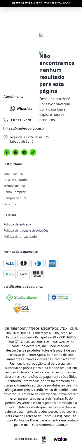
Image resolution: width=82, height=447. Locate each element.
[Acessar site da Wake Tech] (60, 439)
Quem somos (13, 174)
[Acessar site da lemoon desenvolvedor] (33, 439)
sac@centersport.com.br (27, 128)
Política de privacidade (20, 236)
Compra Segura (14, 198)
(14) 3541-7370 (20, 120)
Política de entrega (17, 224)
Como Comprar (14, 192)
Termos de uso (14, 186)
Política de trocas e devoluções (25, 230)
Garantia (9, 204)
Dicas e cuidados (15, 180)
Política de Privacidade (30, 420)
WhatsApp (25, 108)
